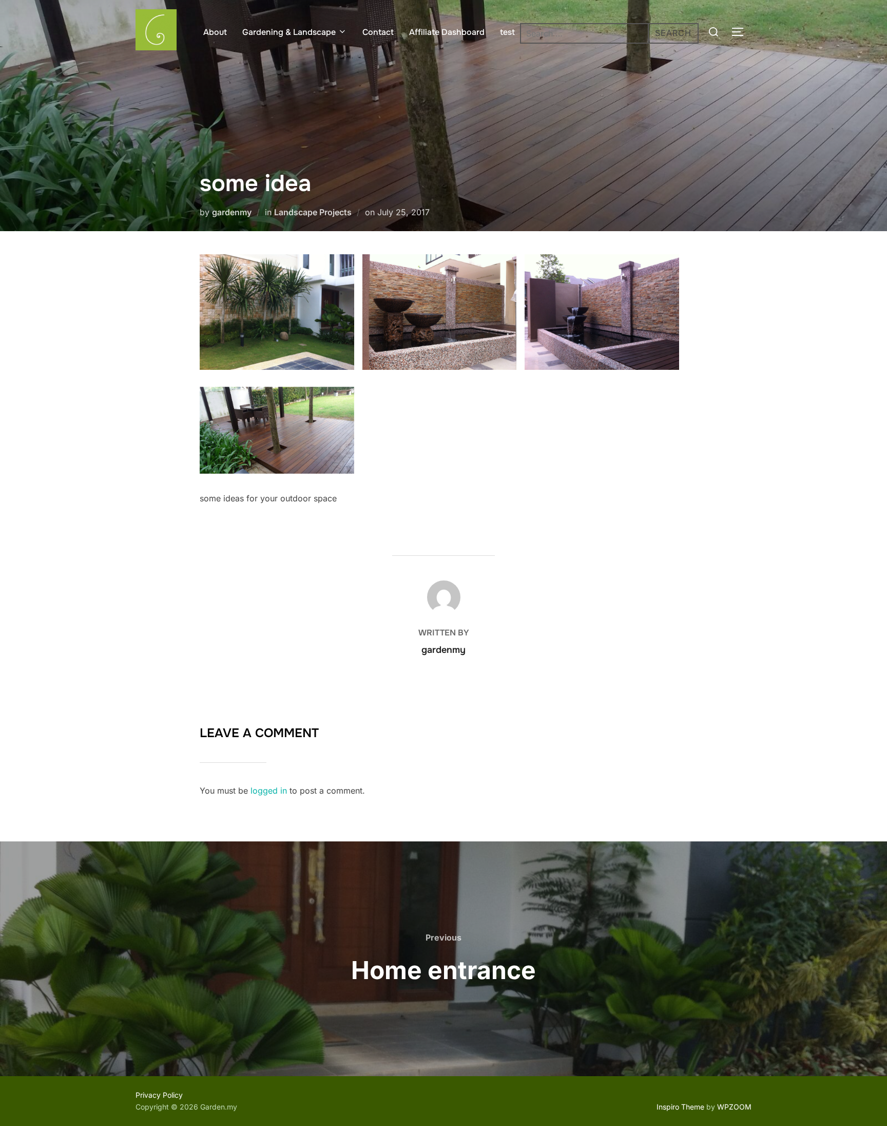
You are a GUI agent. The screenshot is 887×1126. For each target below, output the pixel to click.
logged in (268, 790)
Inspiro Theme (680, 1106)
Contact (378, 32)
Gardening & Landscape (289, 32)
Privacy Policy (159, 1095)
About (215, 32)
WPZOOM (734, 1106)
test (507, 32)
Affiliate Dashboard (447, 32)
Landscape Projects (313, 212)
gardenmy (232, 212)
